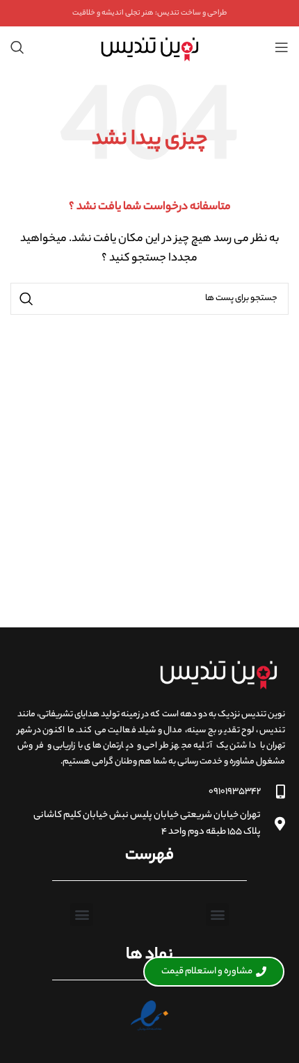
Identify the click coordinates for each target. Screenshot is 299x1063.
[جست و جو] (17, 47)
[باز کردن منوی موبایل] (282, 47)
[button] (217, 914)
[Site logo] (149, 47)
